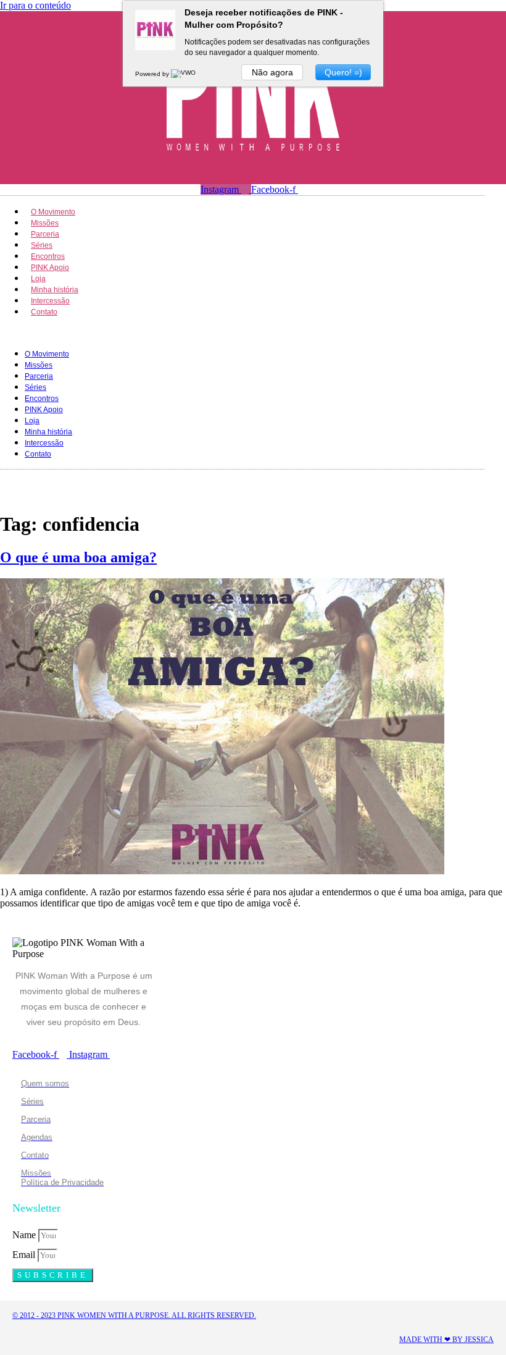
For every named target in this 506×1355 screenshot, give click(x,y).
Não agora (272, 72)
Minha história (48, 432)
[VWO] (184, 73)
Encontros (42, 398)
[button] (242, 332)
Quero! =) (343, 72)
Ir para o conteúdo (35, 5)
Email (25, 1254)
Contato (44, 312)
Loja (32, 420)
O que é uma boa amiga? (78, 557)
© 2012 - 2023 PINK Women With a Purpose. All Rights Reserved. (134, 1315)
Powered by (153, 73)
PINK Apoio (44, 409)
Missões (38, 365)
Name (25, 1235)
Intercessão (44, 443)
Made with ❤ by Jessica (446, 1339)
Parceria (39, 376)
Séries (35, 387)
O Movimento (47, 354)
